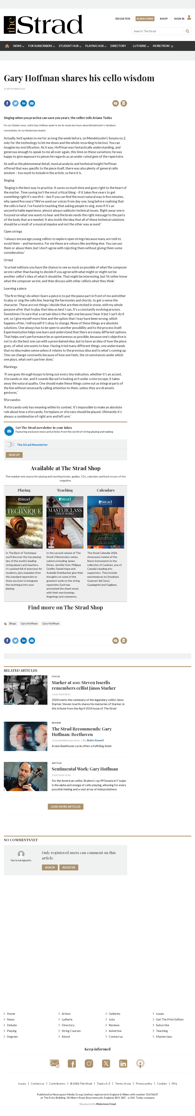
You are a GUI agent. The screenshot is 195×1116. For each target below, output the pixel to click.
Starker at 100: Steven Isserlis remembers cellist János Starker (84, 685)
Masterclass (164, 1036)
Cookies (162, 1083)
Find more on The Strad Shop (65, 607)
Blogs (12, 623)
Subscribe (145, 18)
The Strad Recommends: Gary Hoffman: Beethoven (82, 731)
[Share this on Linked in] (23, 103)
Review (56, 723)
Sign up (14, 454)
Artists (66, 1013)
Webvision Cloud (106, 1104)
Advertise (115, 1030)
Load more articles (65, 806)
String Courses (71, 1030)
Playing (24, 490)
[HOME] (7, 46)
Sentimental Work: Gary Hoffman (85, 769)
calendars (93, 476)
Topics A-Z (103, 1083)
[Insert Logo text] (43, 32)
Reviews (114, 1025)
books (67, 476)
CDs (83, 476)
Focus (56, 676)
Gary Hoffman (29, 623)
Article (57, 763)
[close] (127, 95)
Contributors (57, 1083)
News (10, 1019)
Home (11, 1013)
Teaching (65, 490)
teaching (57, 476)
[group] (161, 46)
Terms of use (123, 1083)
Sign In (179, 18)
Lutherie (67, 1019)
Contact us (116, 1036)
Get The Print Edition (170, 1019)
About (66, 1036)
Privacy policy (144, 1083)
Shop (164, 18)
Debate (12, 1025)
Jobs (112, 1019)
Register (122, 18)
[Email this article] (31, 103)
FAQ (174, 1083)
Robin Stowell (95, 740)
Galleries (114, 1013)
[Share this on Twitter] (15, 103)
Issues (160, 1013)
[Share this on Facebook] (7, 103)
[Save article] (123, 103)
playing (42, 476)
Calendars (106, 490)
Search (187, 31)
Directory (68, 1025)
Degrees (12, 1036)
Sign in (76, 95)
